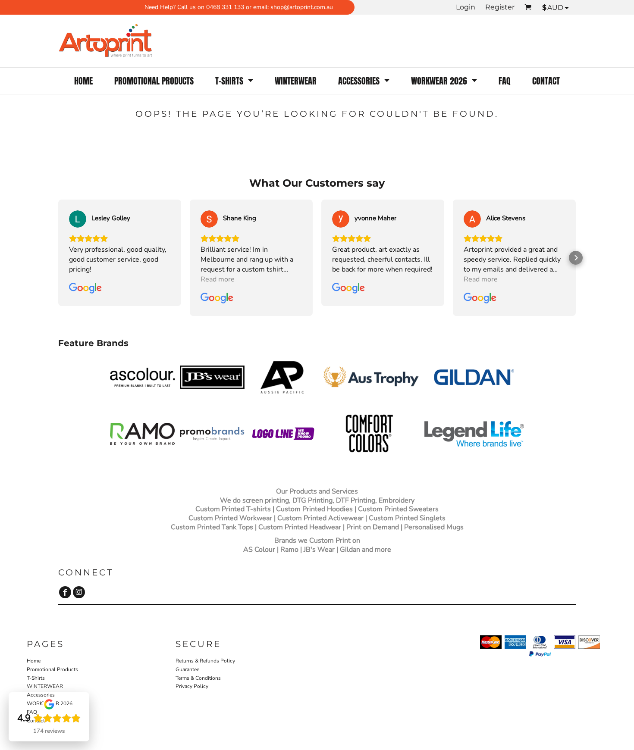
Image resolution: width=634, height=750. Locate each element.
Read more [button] (218, 279)
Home (34, 660)
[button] (234, 81)
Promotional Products (52, 669)
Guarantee (187, 669)
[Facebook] (65, 592)
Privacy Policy (192, 686)
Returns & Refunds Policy (205, 660)
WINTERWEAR (45, 686)
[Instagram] (79, 592)
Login (465, 7)
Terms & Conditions (198, 678)
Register (500, 7)
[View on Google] (77, 219)
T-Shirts (36, 678)
